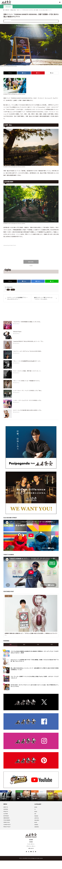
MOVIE (35, 852)
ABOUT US (5, 852)
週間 (24, 689)
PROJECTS (5, 856)
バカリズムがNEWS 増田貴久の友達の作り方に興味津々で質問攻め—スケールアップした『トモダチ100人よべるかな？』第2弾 (35, 697)
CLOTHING (5, 859)
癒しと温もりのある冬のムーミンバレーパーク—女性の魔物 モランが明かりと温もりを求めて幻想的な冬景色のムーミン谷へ (35, 714)
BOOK (35, 867)
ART (35, 859)
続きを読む (31, 262)
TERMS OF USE (6, 867)
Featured (13, 289)
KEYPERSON (6, 861)
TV (35, 854)
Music (11, 287)
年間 (51, 689)
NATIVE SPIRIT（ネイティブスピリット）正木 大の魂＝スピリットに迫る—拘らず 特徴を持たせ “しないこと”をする (35, 730)
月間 (38, 689)
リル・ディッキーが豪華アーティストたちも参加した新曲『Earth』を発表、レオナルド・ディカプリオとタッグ (35, 722)
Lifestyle (8, 7)
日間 (10, 689)
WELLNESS (36, 865)
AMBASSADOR (6, 863)
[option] (8, 841)
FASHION (36, 861)
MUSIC (35, 857)
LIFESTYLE (36, 863)
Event (9, 289)
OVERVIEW (5, 854)
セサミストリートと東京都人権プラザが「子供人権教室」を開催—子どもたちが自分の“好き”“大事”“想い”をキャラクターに (35, 705)
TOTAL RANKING (6, 865)
